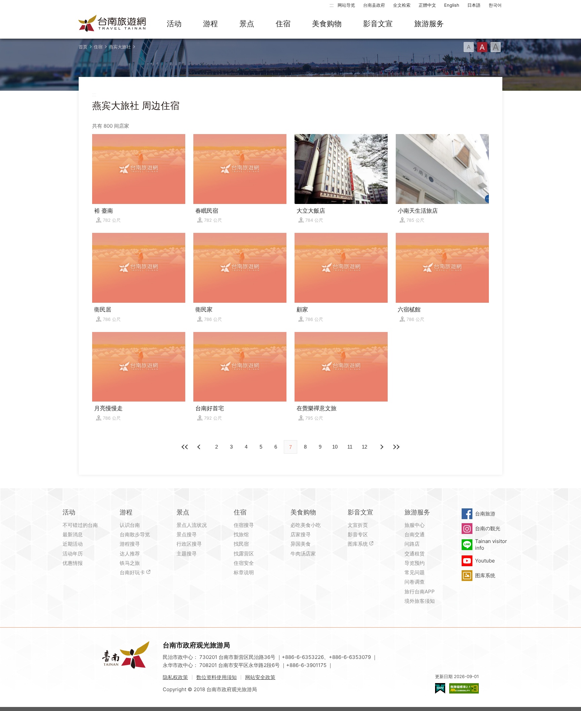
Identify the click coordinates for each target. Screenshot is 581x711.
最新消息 (73, 534)
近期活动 (73, 544)
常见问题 (414, 572)
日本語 (473, 5)
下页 (199, 447)
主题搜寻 (187, 553)
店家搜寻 (300, 534)
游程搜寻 (130, 544)
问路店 (412, 544)
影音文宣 (378, 23)
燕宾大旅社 (120, 46)
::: (332, 5)
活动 (174, 23)
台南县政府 (374, 5)
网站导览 (346, 5)
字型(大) (496, 47)
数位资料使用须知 (216, 677)
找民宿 (241, 544)
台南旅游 (485, 513)
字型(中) (482, 47)
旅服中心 (414, 525)
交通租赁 (414, 553)
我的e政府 (440, 688)
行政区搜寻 (189, 544)
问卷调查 (414, 582)
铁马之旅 (130, 563)
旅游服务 (429, 23)
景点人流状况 (192, 525)
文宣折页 (358, 525)
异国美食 (300, 544)
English (451, 5)
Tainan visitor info (491, 544)
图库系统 (358, 544)
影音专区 (358, 534)
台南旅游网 (112, 23)
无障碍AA (464, 688)
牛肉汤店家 (303, 553)
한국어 (495, 5)
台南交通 (414, 534)
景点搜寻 (187, 534)
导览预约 (414, 563)
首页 (83, 46)
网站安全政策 (260, 677)
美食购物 (327, 23)
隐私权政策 (175, 677)
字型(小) (469, 47)
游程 (210, 23)
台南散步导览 (135, 534)
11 (349, 447)
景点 (246, 23)
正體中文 (427, 5)
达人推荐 (130, 553)
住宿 (283, 23)
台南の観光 (487, 528)
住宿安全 (244, 563)
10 (335, 447)
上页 (381, 447)
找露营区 (244, 553)
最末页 (396, 447)
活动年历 (73, 553)
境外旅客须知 (419, 601)
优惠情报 (73, 563)
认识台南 (130, 525)
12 (364, 447)
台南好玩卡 (132, 572)
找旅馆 (241, 534)
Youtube (485, 560)
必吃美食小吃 (305, 525)
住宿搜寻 (244, 525)
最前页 (185, 447)
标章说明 (244, 572)
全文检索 (402, 5)
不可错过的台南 (80, 525)
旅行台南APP (419, 591)
